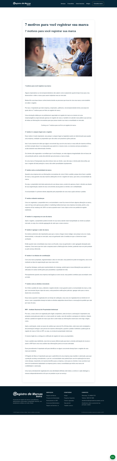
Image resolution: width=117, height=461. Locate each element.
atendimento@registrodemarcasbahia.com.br (93, 400)
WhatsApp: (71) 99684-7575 (89, 395)
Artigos (88, 3)
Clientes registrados (69, 400)
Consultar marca (98, 3)
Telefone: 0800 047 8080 (88, 398)
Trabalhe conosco (68, 405)
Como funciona (80, 3)
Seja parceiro (67, 403)
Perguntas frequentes (69, 398)
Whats (112, 457)
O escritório (71, 3)
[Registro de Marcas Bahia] (22, 4)
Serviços (63, 3)
